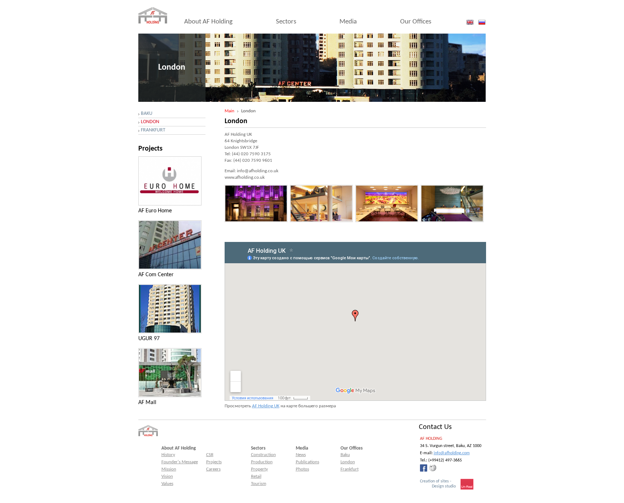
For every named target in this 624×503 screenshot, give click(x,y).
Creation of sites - (438, 484)
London (150, 122)
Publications (307, 462)
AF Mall (147, 403)
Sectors (286, 21)
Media (348, 21)
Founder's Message (179, 462)
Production (262, 462)
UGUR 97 (149, 339)
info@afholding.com (452, 453)
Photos (302, 469)
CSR (209, 454)
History (168, 454)
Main (229, 111)
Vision (167, 476)
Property (259, 469)
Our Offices (415, 21)
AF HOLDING (431, 439)
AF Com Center (156, 275)
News (301, 454)
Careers (213, 469)
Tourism (258, 483)
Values (167, 483)
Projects (214, 462)
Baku (146, 113)
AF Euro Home (155, 211)
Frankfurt (153, 130)
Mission (168, 469)
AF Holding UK (266, 406)
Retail (256, 476)
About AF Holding (208, 21)
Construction (263, 454)
